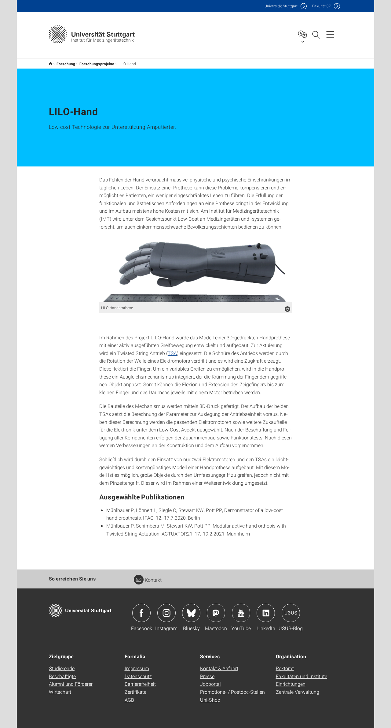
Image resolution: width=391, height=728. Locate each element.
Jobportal (210, 684)
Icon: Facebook (141, 613)
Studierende (62, 668)
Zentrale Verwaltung (297, 692)
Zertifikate (135, 692)
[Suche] (315, 34)
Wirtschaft (60, 692)
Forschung (66, 63)
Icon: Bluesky (191, 613)
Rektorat (285, 668)
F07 (321, 6)
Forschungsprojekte (96, 63)
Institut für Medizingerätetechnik (50, 63)
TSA (172, 353)
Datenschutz (138, 676)
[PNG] (195, 269)
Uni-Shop (210, 699)
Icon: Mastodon (216, 613)
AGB (129, 699)
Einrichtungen (290, 684)
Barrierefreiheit (140, 684)
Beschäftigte (62, 676)
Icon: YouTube (241, 613)
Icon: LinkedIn (266, 613)
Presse (207, 676)
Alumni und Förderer (71, 684)
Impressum (137, 668)
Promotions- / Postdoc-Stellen (232, 692)
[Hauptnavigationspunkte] (330, 34)
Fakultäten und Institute (301, 676)
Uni (281, 6)
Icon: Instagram (166, 613)
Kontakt (153, 580)
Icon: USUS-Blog (291, 613)
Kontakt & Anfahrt (219, 668)
